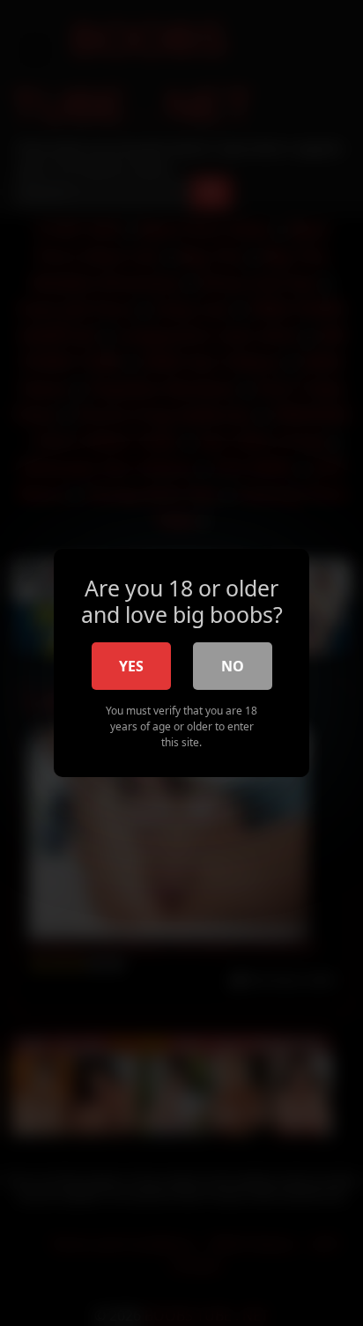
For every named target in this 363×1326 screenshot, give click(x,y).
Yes (131, 666)
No (232, 666)
